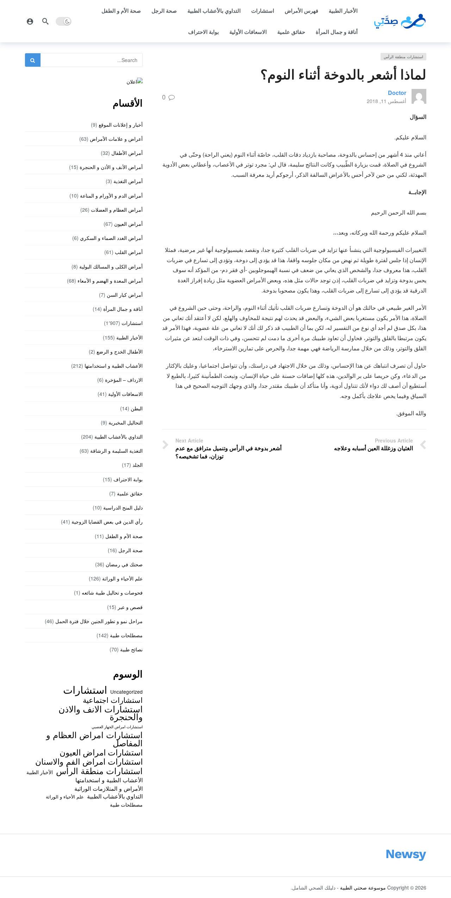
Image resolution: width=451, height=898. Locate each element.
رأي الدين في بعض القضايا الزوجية (107, 521)
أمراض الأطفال (127, 152)
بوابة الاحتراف (203, 32)
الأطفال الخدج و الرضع (120, 351)
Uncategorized (126, 691)
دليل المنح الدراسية (123, 507)
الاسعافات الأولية (248, 32)
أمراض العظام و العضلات (117, 209)
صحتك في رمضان (124, 564)
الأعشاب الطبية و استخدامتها (114, 365)
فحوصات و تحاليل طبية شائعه (112, 592)
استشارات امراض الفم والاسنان (89, 761)
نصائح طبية (131, 649)
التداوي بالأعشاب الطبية (214, 10)
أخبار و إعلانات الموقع (121, 124)
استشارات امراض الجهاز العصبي (117, 726)
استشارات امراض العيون (101, 752)
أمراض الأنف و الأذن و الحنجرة (111, 166)
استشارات (262, 10)
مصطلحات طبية (126, 635)
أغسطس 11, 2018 (386, 100)
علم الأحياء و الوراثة (122, 578)
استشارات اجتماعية (113, 700)
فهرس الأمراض (301, 10)
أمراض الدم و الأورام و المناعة (111, 195)
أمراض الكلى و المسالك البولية (111, 266)
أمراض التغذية (128, 181)
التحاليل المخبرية (126, 422)
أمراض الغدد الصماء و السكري (111, 237)
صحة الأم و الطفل (121, 10)
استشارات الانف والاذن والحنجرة (100, 713)
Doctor (397, 93)
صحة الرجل (164, 10)
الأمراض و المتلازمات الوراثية (108, 788)
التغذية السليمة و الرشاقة (116, 450)
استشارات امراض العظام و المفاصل (94, 739)
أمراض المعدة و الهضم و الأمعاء (110, 280)
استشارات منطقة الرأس (403, 56)
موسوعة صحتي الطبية (363, 887)
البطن (137, 408)
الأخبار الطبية (343, 10)
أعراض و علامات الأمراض (116, 138)
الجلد (137, 464)
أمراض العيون (128, 223)
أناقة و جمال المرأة (337, 32)
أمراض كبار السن (125, 294)
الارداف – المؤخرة (124, 379)
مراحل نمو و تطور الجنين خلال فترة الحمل (99, 621)
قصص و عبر (130, 606)
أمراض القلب (129, 251)
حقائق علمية (291, 32)
